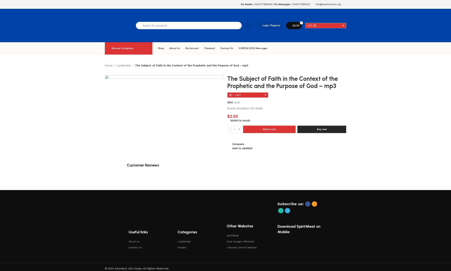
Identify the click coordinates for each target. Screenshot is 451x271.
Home (109, 65)
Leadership (124, 65)
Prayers (182, 247)
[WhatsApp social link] (280, 210)
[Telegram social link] (287, 210)
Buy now (322, 129)
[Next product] (113, 70)
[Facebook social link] (307, 204)
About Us (134, 241)
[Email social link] (314, 204)
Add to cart (269, 129)
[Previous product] (106, 70)
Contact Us (135, 247)
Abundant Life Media (249, 108)
